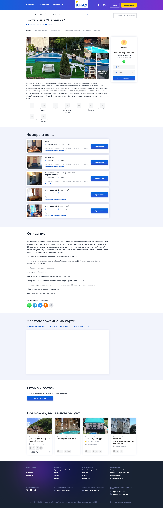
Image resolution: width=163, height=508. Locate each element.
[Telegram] (35, 305)
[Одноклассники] (45, 305)
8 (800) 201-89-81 (92, 490)
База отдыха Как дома (66, 439)
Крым (56, 473)
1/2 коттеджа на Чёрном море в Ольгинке (39, 440)
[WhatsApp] (29, 305)
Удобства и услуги (71, 31)
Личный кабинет (116, 475)
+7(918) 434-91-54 (123, 55)
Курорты (30, 4)
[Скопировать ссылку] (51, 305)
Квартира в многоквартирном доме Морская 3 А (123, 441)
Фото (28, 31)
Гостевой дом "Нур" (93, 439)
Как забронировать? (89, 470)
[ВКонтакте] (40, 305)
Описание (55, 31)
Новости (29, 473)
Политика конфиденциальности (121, 502)
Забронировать (123, 78)
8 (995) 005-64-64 (120, 494)
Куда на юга (31, 467)
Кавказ (56, 478)
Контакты (29, 475)
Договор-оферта (116, 478)
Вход (115, 5)
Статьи (84, 475)
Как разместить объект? (119, 470)
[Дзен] (31, 490)
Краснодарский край (62, 470)
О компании (30, 470)
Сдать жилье (129, 5)
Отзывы (97, 31)
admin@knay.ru (63, 490)
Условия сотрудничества (119, 473)
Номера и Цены (41, 31)
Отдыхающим (44, 4)
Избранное (86, 478)
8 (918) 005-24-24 (120, 492)
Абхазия (57, 475)
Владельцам (58, 4)
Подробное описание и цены (55, 150)
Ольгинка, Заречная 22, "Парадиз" (40, 24)
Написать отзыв (40, 398)
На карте (87, 31)
